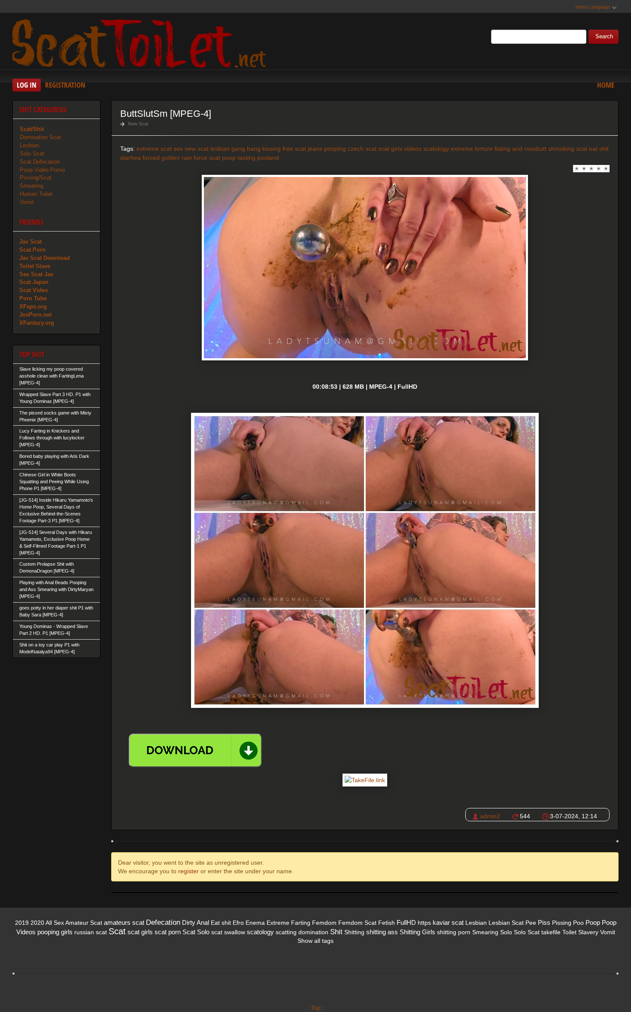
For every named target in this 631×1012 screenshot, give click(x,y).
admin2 (490, 816)
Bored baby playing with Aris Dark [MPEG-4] (54, 460)
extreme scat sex (160, 148)
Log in (26, 85)
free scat (294, 148)
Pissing (561, 922)
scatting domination (302, 932)
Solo (506, 932)
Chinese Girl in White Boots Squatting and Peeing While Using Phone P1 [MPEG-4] (54, 481)
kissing (271, 148)
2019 (22, 922)
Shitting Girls (417, 932)
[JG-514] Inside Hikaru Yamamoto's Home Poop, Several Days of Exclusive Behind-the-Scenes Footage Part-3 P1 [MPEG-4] (56, 510)
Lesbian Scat (506, 922)
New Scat (138, 123)
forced (151, 157)
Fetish (386, 922)
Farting (300, 922)
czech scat (362, 148)
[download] (195, 750)
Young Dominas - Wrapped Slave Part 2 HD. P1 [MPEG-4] (53, 630)
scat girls (140, 932)
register (188, 871)
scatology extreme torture (458, 148)
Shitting (354, 932)
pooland (268, 157)
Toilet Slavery (580, 932)
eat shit (599, 148)
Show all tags (315, 940)
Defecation (163, 922)
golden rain (176, 157)
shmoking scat (567, 148)
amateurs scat (124, 922)
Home (605, 85)
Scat (117, 931)
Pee (530, 922)
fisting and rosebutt (520, 148)
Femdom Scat (357, 922)
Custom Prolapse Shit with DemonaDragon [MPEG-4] (46, 567)
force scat (207, 157)
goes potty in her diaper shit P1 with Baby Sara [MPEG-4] (56, 611)
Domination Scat (40, 137)
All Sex (55, 922)
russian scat (90, 932)
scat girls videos (400, 148)
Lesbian (29, 145)
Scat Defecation (40, 162)
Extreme (278, 922)
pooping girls (55, 932)
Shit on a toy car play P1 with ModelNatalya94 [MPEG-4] (49, 648)
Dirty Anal (195, 922)
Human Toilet (36, 194)
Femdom (324, 922)
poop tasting (238, 157)
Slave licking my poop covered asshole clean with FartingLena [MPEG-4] (51, 375)
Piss (544, 922)
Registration (65, 85)
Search (604, 37)
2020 (37, 922)
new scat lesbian (207, 148)
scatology (260, 932)
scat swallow (228, 932)
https (424, 922)
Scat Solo (195, 932)
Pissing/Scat (36, 177)
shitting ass (382, 932)
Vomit (27, 202)
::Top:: (315, 1007)
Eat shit (221, 922)
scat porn (168, 932)
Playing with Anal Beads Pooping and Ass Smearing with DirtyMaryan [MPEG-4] (56, 589)
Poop (592, 922)
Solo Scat (32, 153)
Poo (578, 922)
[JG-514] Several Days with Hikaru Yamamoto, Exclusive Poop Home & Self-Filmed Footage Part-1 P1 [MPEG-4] (55, 542)
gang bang (246, 148)
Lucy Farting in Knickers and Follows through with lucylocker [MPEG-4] (52, 437)
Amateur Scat (83, 922)
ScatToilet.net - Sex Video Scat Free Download (141, 42)
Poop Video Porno (42, 170)
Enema (255, 922)
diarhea (130, 157)
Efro (238, 922)
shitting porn (453, 932)
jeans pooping (327, 148)
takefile (551, 932)
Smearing (31, 186)
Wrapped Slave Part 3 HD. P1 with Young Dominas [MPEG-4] (55, 398)
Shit (336, 932)
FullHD (406, 922)
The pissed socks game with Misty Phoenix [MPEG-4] (55, 416)
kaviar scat (448, 922)
